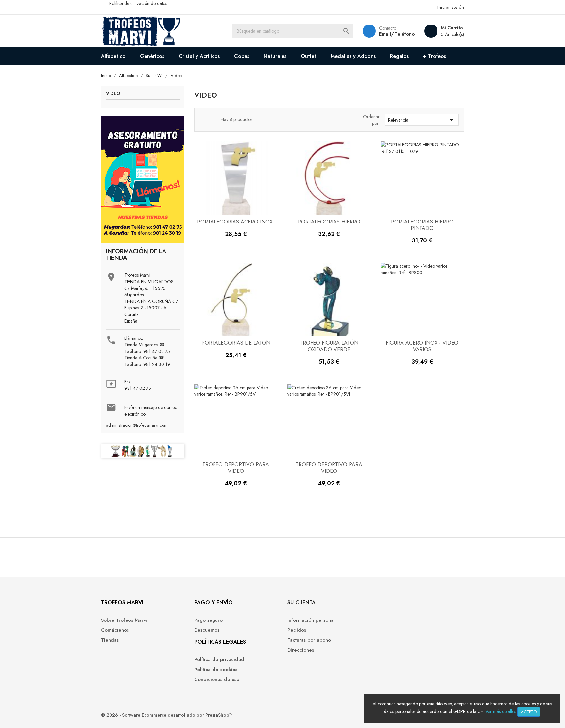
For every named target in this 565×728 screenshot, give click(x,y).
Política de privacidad (219, 659)
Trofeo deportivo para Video (235, 468)
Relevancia (421, 120)
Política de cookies (215, 669)
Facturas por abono (309, 640)
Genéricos (152, 56)
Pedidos (296, 630)
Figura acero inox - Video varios (422, 346)
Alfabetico (113, 56)
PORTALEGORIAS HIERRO (329, 221)
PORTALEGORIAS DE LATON (235, 343)
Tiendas (110, 640)
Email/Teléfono (397, 34)
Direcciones (300, 650)
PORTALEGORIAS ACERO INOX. (235, 221)
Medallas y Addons (353, 56)
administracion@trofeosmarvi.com (137, 425)
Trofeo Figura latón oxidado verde (329, 346)
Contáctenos (115, 630)
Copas (241, 56)
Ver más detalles (500, 711)
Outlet (308, 56)
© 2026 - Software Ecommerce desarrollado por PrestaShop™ (166, 715)
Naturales (275, 56)
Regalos (399, 56)
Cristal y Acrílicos (199, 56)
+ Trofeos (434, 56)
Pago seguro (208, 620)
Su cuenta (301, 602)
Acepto (529, 712)
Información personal (311, 620)
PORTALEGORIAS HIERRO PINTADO (422, 225)
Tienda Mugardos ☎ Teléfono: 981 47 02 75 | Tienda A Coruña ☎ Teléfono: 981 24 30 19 (148, 354)
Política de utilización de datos (138, 3)
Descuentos (206, 630)
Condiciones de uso (216, 679)
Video (113, 94)
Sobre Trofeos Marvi (124, 620)
